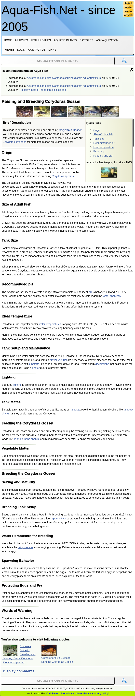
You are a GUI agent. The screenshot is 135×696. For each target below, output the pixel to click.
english (128, 7)
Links (52, 49)
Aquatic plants (65, 40)
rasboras (75, 409)
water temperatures (50, 324)
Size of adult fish (103, 134)
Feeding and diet (103, 155)
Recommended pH (104, 143)
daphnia (18, 439)
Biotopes (86, 40)
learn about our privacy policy (92, 693)
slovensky (128, 15)
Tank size (98, 138)
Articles (21, 40)
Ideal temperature (103, 147)
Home (8, 40)
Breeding (98, 151)
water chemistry (112, 296)
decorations (102, 364)
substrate (33, 364)
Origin (96, 130)
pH (90, 292)
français (128, 11)
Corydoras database (14, 142)
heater (36, 368)
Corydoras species (63, 176)
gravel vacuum (58, 360)
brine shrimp (31, 439)
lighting (17, 384)
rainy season (25, 547)
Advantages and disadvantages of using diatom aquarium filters (64, 78)
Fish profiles (41, 40)
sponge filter (59, 518)
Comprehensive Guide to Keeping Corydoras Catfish (57, 659)
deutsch (128, 3)
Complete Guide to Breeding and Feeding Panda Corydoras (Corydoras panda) (19, 654)
